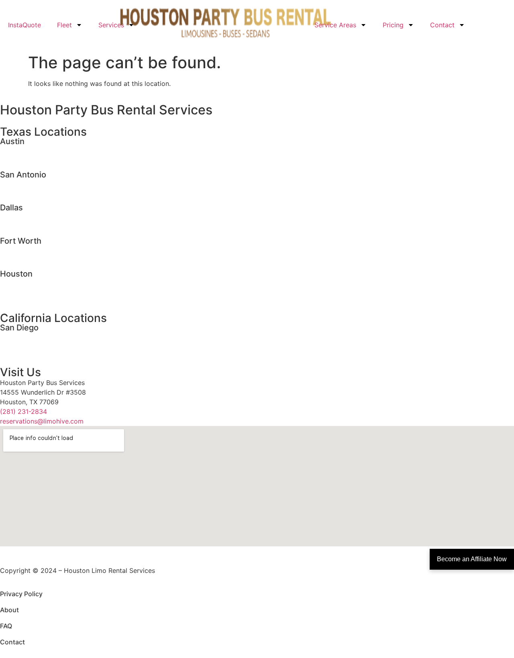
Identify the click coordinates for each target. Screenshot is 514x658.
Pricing (393, 25)
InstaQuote (24, 25)
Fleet (64, 25)
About (9, 610)
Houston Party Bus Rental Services (106, 110)
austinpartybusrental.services (44, 160)
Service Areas (335, 25)
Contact (442, 25)
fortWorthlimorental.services (43, 250)
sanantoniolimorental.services (45, 183)
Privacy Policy (21, 594)
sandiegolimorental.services (42, 336)
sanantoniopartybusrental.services (52, 193)
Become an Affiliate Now (472, 559)
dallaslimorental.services (37, 216)
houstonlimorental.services (40, 283)
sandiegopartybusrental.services (49, 346)
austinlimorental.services (37, 150)
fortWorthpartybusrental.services (50, 259)
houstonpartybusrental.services (48, 292)
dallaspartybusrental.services (44, 226)
